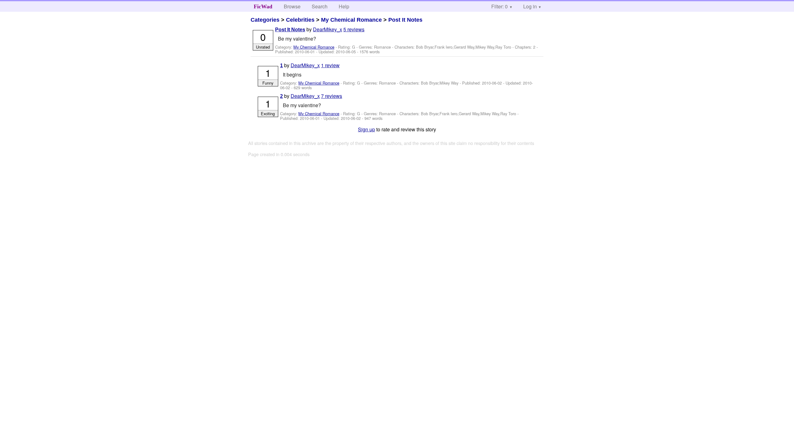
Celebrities (300, 20)
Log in (530, 6)
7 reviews (331, 95)
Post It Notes (405, 20)
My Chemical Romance (351, 20)
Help (344, 6)
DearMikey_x (327, 29)
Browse (292, 6)
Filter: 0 (499, 6)
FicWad (263, 6)
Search (320, 6)
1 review (330, 65)
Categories (265, 20)
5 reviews (353, 29)
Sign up (366, 129)
